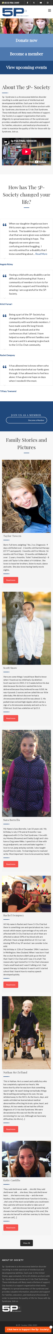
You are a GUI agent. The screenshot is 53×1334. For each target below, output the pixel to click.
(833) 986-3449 (11, 2)
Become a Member (36, 420)
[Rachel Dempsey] (26, 894)
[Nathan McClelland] (26, 1032)
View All (26, 1243)
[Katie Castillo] (26, 1159)
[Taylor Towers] (26, 496)
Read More (41, 253)
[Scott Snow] (26, 628)
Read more (10, 580)
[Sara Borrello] (26, 773)
